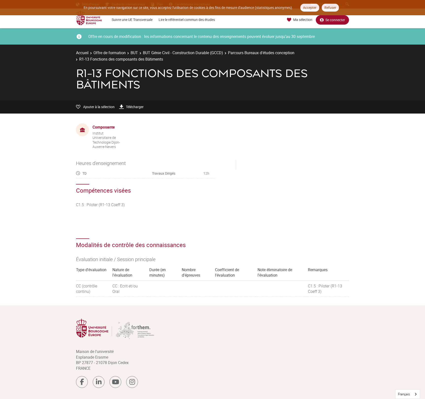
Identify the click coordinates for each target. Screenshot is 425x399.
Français (404, 394)
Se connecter (335, 19)
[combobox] (407, 394)
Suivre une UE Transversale (132, 19)
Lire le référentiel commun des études (187, 19)
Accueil (82, 52)
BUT (134, 52)
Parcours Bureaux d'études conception (261, 52)
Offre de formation (109, 52)
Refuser (330, 7)
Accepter (310, 7)
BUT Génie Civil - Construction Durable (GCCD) (183, 52)
